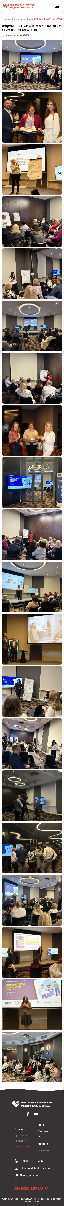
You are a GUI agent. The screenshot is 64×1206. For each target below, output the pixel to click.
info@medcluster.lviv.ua (35, 1168)
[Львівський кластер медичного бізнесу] (19, 6)
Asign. (59, 1199)
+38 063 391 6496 (31, 1161)
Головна (6, 19)
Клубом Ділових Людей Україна (36, 1199)
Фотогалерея (18, 19)
